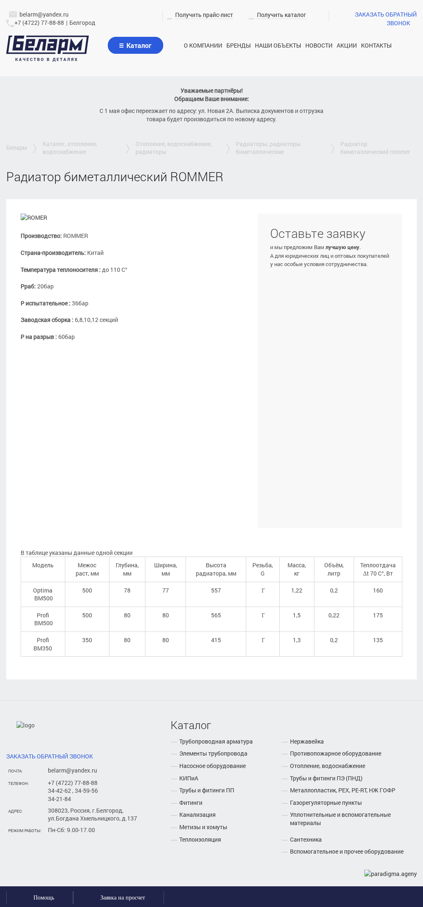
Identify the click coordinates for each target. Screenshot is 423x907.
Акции (347, 45)
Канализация (197, 814)
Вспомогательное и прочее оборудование (347, 851)
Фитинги (190, 802)
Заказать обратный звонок (386, 18)
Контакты (376, 45)
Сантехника (306, 839)
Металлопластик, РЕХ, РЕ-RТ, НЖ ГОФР (342, 790)
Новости (319, 45)
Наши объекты (278, 45)
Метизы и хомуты (203, 827)
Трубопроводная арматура (216, 741)
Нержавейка (307, 741)
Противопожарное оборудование (335, 753)
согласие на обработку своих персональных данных (322, 499)
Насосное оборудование (212, 766)
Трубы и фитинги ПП (206, 790)
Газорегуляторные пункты (326, 802)
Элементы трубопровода (213, 753)
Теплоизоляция (200, 839)
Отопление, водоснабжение (327, 766)
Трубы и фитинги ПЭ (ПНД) (326, 778)
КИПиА (188, 778)
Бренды (238, 45)
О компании (203, 45)
